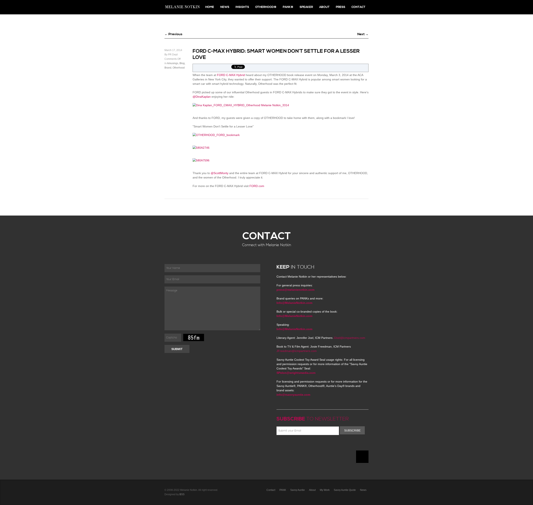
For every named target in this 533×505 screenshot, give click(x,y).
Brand (167, 67)
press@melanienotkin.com (295, 289)
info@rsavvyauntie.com (293, 394)
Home (209, 7)
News (224, 7)
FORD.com (256, 186)
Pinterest (297, 444)
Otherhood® (265, 7)
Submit (177, 349)
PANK (282, 490)
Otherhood (179, 67)
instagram (315, 444)
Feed (321, 444)
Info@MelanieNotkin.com (294, 302)
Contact (358, 7)
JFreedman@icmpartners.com (296, 351)
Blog (182, 63)
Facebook (285, 444)
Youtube (303, 444)
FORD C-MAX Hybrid (231, 75)
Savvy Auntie (297, 490)
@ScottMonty (219, 173)
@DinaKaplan (202, 96)
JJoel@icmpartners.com (349, 337)
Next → (363, 34)
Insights (242, 7)
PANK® (288, 7)
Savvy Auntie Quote (345, 490)
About (324, 7)
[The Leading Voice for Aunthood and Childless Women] (182, 7)
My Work (325, 490)
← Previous (173, 34)
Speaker (306, 7)
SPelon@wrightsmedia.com (295, 372)
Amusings (172, 63)
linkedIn (309, 444)
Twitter (291, 444)
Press (340, 7)
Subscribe (352, 430)
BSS (181, 494)
